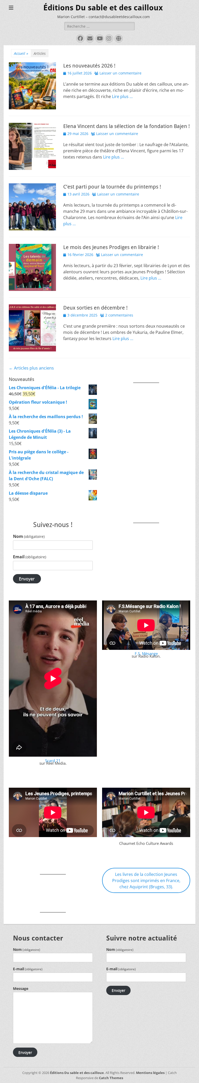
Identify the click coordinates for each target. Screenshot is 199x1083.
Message (20, 988)
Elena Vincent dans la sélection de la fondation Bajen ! (126, 126)
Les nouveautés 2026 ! (89, 66)
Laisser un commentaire (120, 73)
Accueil (21, 53)
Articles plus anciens (31, 368)
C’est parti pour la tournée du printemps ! (112, 187)
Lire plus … (122, 96)
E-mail (27, 968)
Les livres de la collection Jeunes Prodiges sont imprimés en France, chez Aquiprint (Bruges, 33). (146, 880)
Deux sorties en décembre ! (95, 308)
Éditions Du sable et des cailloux (103, 7)
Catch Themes (111, 1078)
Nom (29, 536)
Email (29, 557)
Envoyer (27, 579)
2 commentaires (119, 315)
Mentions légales (150, 1072)
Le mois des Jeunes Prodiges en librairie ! (111, 247)
